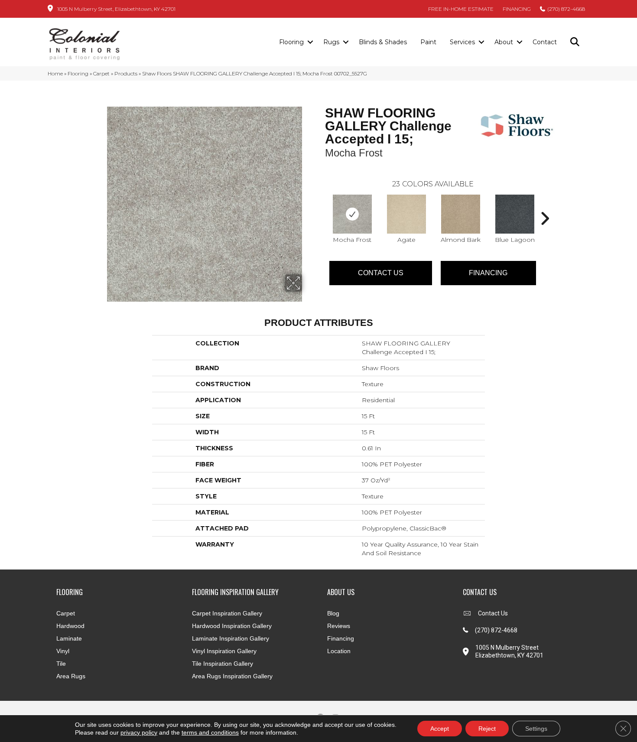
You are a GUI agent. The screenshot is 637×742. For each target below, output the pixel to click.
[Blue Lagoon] (514, 214)
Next (544, 205)
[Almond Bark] (460, 214)
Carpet (101, 73)
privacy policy (138, 732)
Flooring (291, 42)
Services (462, 42)
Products (125, 73)
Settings (536, 728)
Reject (487, 728)
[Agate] (406, 214)
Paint (428, 42)
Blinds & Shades (383, 42)
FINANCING (517, 9)
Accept (439, 728)
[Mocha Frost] (352, 214)
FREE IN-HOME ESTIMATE (461, 9)
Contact (545, 42)
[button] (310, 42)
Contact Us (380, 273)
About (503, 42)
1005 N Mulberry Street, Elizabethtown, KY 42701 (116, 9)
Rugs (331, 42)
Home (55, 73)
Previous (320, 205)
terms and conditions (210, 732)
